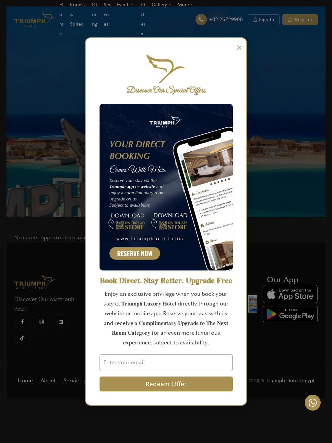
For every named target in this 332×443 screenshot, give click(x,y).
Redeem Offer (166, 384)
